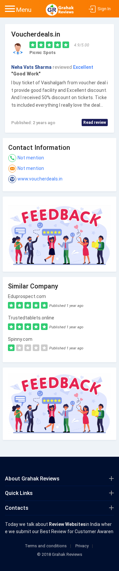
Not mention (31, 157)
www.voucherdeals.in (40, 178)
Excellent (83, 67)
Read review (94, 122)
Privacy (82, 545)
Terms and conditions (46, 545)
